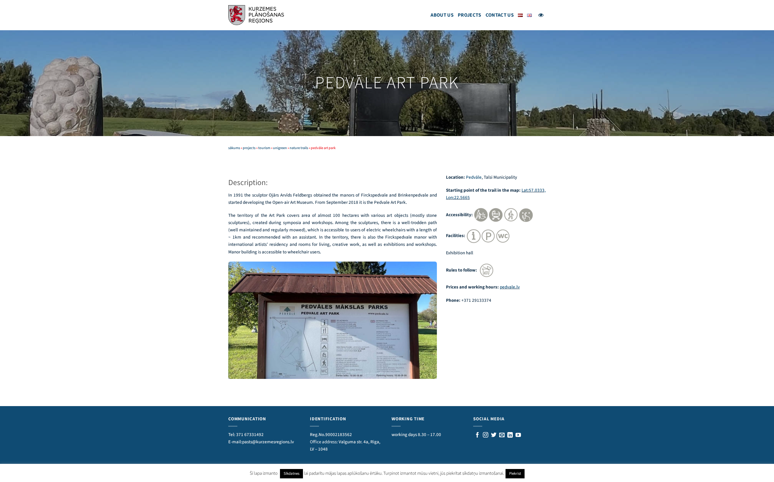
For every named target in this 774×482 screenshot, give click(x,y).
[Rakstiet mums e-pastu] (502, 435)
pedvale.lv (510, 287)
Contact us (500, 15)
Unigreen (280, 148)
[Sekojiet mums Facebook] (477, 435)
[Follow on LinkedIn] (510, 435)
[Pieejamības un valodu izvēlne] (541, 15)
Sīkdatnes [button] (291, 473)
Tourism (264, 148)
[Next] (433, 319)
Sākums (234, 148)
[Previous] (231, 319)
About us (442, 15)
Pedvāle (474, 177)
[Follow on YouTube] (518, 435)
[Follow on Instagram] (485, 435)
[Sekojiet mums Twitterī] (493, 435)
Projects (469, 15)
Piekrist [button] (515, 473)
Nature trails (299, 148)
